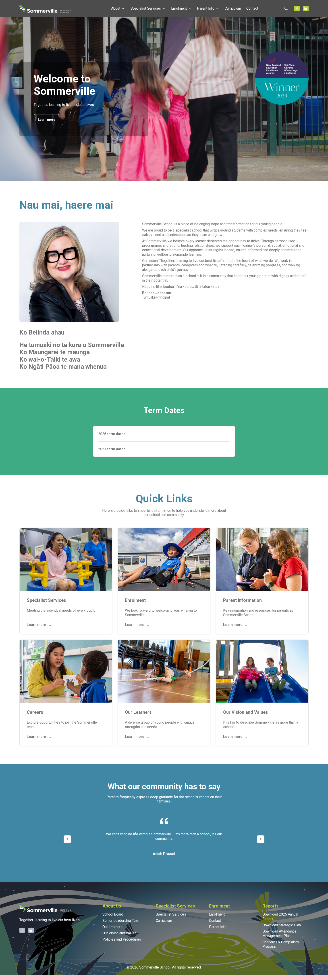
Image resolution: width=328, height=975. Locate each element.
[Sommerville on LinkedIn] (306, 8)
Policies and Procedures (121, 939)
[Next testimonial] (260, 839)
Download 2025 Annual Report (280, 916)
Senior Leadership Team (121, 920)
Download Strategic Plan (281, 925)
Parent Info (205, 8)
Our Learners (112, 927)
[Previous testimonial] (67, 839)
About (115, 8)
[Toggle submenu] (123, 8)
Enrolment (179, 8)
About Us (111, 906)
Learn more (46, 119)
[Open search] (286, 8)
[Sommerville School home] (45, 8)
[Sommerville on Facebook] (297, 8)
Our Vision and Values (119, 933)
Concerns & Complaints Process (280, 944)
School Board (112, 914)
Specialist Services (146, 8)
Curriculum (233, 8)
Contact (252, 8)
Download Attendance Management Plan (279, 933)
